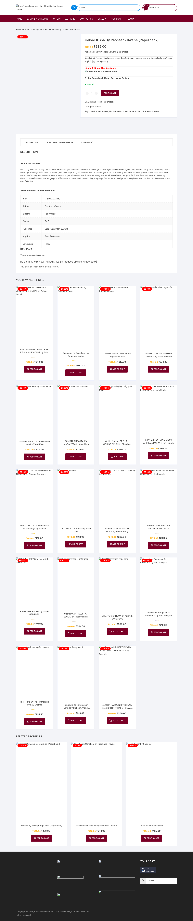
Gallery (102, 19)
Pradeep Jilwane (151, 111)
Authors (70, 19)
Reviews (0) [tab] (87, 142)
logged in (37, 266)
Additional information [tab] (60, 142)
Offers (57, 19)
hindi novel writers (99, 111)
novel (125, 111)
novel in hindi (135, 111)
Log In (131, 19)
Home (19, 19)
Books (26, 29)
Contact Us (86, 19)
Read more (119, 457)
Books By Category (37, 19)
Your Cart (117, 19)
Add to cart (110, 93)
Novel (34, 29)
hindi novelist (115, 111)
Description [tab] (31, 142)
